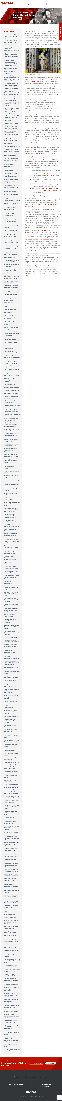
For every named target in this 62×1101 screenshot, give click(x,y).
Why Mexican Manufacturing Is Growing (11, 657)
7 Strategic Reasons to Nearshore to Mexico (10, 338)
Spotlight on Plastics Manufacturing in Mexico (11, 979)
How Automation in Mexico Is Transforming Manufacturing (11, 164)
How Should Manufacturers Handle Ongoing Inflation (12, 444)
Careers (50, 1)
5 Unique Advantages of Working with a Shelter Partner (11, 270)
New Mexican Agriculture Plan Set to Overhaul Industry (11, 221)
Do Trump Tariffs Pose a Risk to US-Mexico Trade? (11, 195)
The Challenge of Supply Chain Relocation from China (11, 865)
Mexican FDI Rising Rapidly (11, 480)
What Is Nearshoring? (10, 257)
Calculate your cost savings (60, 32)
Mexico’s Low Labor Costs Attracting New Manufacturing (11, 989)
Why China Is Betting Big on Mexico (11, 328)
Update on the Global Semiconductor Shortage (11, 567)
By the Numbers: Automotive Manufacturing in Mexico (12, 671)
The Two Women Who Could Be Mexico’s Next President (10, 466)
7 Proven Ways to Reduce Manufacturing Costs (11, 946)
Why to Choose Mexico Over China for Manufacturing (10, 731)
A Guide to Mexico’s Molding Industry (9, 563)
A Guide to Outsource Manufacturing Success (10, 530)
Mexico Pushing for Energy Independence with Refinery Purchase (11, 844)
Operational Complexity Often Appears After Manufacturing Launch (10, 42)
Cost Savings (57, 1)
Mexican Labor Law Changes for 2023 (9, 615)
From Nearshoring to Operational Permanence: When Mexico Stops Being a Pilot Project (11, 78)
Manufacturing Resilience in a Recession (11, 758)
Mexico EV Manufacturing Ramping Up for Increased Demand (11, 697)
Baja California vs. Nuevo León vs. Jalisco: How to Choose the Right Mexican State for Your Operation (11, 86)
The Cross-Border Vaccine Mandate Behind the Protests (11, 827)
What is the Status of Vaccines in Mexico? (10, 879)
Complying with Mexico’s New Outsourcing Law (11, 855)
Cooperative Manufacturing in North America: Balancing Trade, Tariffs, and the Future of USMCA (12, 149)
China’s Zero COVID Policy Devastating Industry (11, 763)
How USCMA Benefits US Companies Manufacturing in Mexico (11, 541)
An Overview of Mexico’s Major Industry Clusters (11, 154)
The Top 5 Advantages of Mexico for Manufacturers (11, 901)
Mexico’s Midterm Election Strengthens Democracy (11, 983)
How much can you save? (36, 1063)
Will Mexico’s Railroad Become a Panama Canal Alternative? (11, 242)
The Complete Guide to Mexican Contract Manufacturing (10, 311)
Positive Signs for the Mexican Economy (10, 681)
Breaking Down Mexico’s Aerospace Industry (11, 397)
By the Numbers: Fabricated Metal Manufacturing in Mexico (11, 884)
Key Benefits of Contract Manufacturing (11, 605)
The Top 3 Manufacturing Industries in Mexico (11, 281)
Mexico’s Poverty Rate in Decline (11, 476)
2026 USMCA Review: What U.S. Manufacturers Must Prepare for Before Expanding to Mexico (11, 110)
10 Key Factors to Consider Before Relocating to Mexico (11, 577)
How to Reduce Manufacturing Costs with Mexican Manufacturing (11, 276)
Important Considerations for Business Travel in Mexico (11, 922)
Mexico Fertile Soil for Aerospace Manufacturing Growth (11, 1016)
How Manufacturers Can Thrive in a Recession (11, 571)
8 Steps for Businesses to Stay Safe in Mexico (11, 797)
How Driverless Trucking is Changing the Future (11, 343)
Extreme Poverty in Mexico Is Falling (11, 226)
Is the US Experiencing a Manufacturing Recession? (11, 525)
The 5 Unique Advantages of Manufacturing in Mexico (12, 199)
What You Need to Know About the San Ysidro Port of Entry (11, 369)
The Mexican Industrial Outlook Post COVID (10, 1021)
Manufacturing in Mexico (27, 4)
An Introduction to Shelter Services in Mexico (11, 429)
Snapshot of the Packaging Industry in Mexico (12, 415)
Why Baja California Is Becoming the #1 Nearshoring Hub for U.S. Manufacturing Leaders (11, 133)
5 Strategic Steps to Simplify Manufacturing (10, 521)
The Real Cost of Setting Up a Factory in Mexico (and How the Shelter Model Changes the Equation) (12, 126)
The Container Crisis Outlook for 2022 (10, 822)
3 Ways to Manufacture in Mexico (11, 702)
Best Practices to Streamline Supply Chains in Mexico (11, 323)
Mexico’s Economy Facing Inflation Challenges (11, 788)
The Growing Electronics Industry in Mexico (11, 906)
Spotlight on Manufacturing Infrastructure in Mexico (11, 583)
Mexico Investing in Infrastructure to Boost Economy (10, 995)
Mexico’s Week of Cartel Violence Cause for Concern (11, 712)
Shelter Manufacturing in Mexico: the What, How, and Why (11, 610)
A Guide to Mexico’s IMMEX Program (11, 910)
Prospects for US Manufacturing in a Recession (9, 652)
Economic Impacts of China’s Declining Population (10, 620)
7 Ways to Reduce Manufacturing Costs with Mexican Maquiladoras (11, 558)
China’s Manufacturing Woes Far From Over (10, 552)
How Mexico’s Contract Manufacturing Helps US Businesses (11, 599)
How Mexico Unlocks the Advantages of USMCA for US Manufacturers (11, 333)
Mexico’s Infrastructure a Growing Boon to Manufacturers (11, 450)
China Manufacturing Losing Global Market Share (12, 640)
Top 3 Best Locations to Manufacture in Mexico (11, 253)
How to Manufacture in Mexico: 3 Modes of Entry (11, 231)
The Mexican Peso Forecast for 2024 (12, 406)
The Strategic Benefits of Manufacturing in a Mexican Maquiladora (12, 357)
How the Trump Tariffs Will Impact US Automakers (11, 159)
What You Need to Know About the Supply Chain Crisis (11, 896)
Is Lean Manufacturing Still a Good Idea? (11, 265)
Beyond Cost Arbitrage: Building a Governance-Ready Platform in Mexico (11, 54)
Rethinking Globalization (11, 716)
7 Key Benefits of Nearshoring (9, 818)
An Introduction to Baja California (10, 489)
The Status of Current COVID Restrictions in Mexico (10, 813)
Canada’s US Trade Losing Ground (11, 471)
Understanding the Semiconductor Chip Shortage (10, 721)
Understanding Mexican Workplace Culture (10, 767)
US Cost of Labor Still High (11, 637)
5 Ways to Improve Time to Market (11, 776)
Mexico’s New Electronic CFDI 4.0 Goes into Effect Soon (11, 593)
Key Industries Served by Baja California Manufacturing (11, 1026)
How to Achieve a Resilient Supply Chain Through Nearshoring (11, 363)
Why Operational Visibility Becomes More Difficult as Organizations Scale (11, 36)
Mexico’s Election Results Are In (11, 305)
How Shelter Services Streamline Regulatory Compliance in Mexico (10, 516)
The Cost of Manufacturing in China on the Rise (12, 970)
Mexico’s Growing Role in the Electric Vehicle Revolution (11, 181)
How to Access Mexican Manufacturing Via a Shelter (10, 209)
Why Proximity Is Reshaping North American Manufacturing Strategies (12, 48)
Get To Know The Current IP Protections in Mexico (11, 951)
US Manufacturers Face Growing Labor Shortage (11, 966)
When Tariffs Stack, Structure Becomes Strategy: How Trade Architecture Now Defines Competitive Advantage (11, 62)
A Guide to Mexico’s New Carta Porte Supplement (11, 874)
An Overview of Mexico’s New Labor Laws (11, 832)
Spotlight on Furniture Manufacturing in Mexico (11, 792)
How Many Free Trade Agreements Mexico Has (11, 186)
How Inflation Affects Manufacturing (10, 726)
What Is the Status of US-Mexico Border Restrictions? (11, 1001)
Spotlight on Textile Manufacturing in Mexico (11, 676)
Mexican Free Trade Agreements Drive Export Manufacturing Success (11, 547)
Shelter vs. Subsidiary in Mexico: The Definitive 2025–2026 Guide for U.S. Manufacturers (11, 141)
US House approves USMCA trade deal (12, 1049)
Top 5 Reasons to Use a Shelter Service (10, 706)
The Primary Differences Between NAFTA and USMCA (11, 850)
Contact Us (51, 1063)
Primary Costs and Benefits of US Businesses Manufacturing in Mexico (11, 392)
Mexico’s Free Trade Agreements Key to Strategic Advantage (10, 916)
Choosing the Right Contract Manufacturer (10, 974)
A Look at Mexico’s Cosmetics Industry (9, 749)
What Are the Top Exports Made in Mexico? (11, 204)
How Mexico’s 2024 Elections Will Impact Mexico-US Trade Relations (11, 386)
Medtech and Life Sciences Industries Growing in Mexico (12, 504)
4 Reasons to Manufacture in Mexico (11, 745)
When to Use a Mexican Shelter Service (10, 347)
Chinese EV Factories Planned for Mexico (10, 401)
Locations (48, 4)
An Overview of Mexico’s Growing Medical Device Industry (11, 941)
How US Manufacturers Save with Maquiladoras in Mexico (11, 1032)
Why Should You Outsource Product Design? (12, 169)
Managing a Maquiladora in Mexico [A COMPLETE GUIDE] (11, 627)
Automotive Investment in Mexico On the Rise (11, 1006)
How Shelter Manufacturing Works (10, 685)
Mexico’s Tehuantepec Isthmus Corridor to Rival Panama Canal (11, 439)
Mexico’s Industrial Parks (11, 667)
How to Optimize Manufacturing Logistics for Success (11, 317)
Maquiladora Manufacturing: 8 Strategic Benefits (11, 890)
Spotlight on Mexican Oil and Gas (11, 754)
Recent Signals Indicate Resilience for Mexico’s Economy (10, 460)
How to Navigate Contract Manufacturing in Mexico (11, 740)
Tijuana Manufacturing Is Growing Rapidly (11, 772)
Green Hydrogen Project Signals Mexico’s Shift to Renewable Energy (11, 248)
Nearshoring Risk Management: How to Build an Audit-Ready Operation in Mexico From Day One (11, 94)
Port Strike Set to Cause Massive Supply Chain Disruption (11, 236)
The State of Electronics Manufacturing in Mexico (11, 286)
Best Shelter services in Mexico (10, 1045)
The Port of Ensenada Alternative (10, 860)
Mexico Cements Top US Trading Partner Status (11, 494)
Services (37, 4)
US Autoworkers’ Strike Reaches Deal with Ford (10, 434)
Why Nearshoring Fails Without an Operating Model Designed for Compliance (10, 71)
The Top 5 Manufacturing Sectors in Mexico (11, 801)
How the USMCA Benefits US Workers (11, 290)
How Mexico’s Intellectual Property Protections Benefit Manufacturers (11, 175)
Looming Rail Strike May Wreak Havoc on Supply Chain (10, 646)
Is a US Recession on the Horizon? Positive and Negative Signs (11, 420)
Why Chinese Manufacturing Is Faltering (11, 374)
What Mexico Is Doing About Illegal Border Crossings (10, 380)
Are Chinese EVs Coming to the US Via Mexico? (11, 295)
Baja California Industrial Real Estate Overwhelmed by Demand (11, 838)
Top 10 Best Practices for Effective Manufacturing (11, 870)
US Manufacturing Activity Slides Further (11, 498)
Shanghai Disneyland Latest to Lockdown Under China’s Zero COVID (11, 662)
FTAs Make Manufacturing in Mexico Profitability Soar (11, 260)
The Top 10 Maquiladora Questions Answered (10, 425)
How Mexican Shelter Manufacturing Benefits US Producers (12, 633)
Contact (46, 1)
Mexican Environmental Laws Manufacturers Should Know (10, 535)
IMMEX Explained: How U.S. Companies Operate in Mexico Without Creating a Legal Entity (11, 118)
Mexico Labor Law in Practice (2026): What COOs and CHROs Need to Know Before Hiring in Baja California (11, 102)
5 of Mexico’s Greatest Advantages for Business (11, 410)
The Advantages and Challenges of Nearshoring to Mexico (11, 484)
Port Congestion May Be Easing (11, 736)
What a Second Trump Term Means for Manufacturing (10, 215)
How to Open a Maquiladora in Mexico (12, 955)
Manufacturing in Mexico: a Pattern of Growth (11, 927)
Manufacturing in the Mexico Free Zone (10, 936)
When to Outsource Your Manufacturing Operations (11, 455)
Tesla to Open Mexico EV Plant (11, 588)
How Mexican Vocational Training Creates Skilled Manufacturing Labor (11, 510)
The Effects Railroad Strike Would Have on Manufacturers (11, 691)
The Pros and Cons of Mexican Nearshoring (10, 190)
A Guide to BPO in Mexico (11, 784)
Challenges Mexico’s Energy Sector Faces (10, 931)
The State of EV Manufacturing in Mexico (11, 352)
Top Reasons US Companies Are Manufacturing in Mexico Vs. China (11, 1039)
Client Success (43, 1077)
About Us (42, 4)
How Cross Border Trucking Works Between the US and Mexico (12, 961)
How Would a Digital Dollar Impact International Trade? (11, 806)
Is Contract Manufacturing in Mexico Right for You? (11, 1010)
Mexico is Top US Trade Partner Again (10, 780)
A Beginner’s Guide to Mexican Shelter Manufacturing (10, 300)
